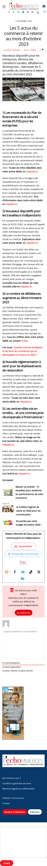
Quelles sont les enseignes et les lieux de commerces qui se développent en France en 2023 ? (22, 351)
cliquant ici (32, 171)
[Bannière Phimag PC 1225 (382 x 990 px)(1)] (13, 738)
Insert (7, 863)
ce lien (24, 340)
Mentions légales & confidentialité (18, 788)
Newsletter (25, 546)
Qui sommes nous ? (11, 778)
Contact (6, 803)
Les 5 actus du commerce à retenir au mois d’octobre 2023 (23, 36)
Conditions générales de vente (16, 783)
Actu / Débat (30, 50)
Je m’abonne (23, 612)
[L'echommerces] (23, 766)
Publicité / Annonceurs (13, 798)
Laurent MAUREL (12, 50)
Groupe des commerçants (25, 553)
